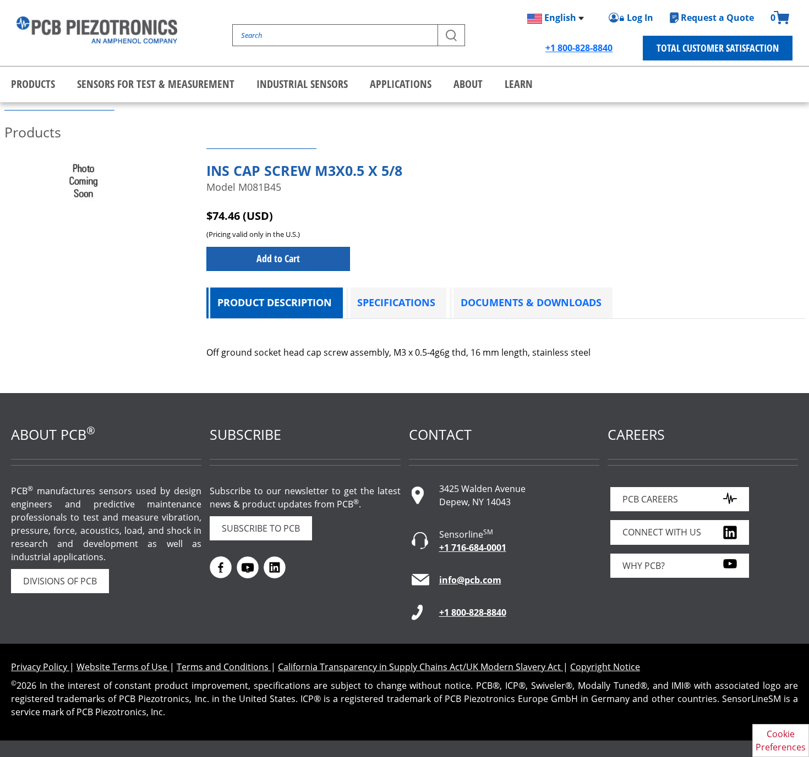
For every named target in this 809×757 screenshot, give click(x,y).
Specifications (396, 302)
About (468, 83)
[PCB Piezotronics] (97, 29)
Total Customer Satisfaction (718, 47)
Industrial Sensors (302, 83)
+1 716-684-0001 (472, 547)
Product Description (274, 302)
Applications (400, 83)
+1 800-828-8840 (579, 48)
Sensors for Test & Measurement (155, 83)
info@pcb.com (470, 580)
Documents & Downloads (531, 302)
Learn (519, 83)
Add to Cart (278, 258)
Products (33, 83)
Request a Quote (717, 18)
